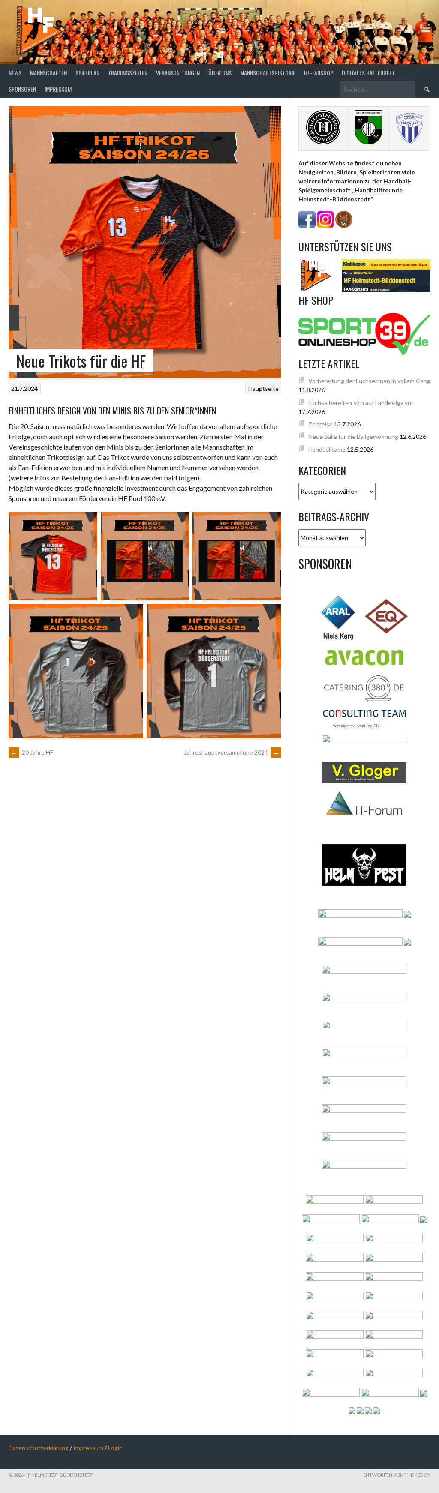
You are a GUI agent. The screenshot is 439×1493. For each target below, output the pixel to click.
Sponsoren (22, 88)
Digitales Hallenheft (368, 72)
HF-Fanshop (318, 72)
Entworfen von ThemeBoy (396, 1475)
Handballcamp (327, 449)
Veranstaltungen (178, 72)
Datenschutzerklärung (39, 1447)
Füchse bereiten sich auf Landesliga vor (360, 402)
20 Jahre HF (32, 752)
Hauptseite (263, 388)
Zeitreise (320, 424)
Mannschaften (48, 72)
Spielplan (87, 72)
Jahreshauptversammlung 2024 (231, 752)
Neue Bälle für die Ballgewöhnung (353, 436)
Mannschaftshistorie (267, 72)
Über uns (220, 72)
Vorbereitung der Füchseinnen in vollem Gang (369, 380)
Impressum (58, 88)
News (15, 72)
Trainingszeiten (127, 72)
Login (115, 1447)
